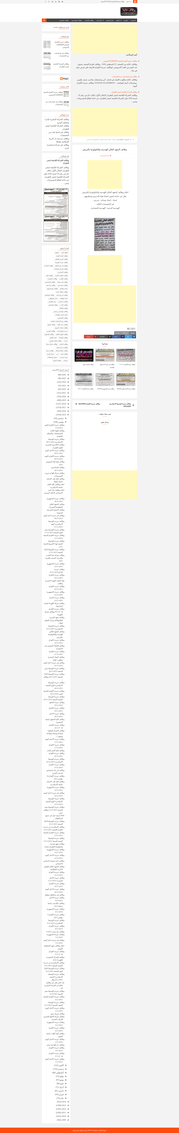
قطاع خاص (64, 252)
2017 (63, 407)
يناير (62, 1098)
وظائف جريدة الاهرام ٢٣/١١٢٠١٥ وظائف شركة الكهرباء (54, 612)
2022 (63, 389)
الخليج (118, 20)
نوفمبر (61, 422)
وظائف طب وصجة (62, 282)
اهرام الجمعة (109, 20)
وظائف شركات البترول (61, 328)
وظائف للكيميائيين (62, 318)
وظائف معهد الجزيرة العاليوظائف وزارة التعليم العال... (54, 620)
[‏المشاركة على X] (130, 329)
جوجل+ (88, 336)
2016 (63, 411)
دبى (57, 354)
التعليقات (105, 336)
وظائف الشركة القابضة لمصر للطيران (124, 92)
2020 (63, 396)
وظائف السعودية (52, 278)
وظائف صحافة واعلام (62, 350)
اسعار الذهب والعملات (61, 315)
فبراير (61, 1094)
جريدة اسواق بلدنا (62, 331)
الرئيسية (133, 20)
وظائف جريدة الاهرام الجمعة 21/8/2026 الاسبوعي (112, 1)
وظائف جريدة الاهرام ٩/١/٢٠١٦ (85, 389)
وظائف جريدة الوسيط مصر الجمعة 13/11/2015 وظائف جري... (53, 810)
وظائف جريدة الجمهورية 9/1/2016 (105, 389)
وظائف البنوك (51, 324)
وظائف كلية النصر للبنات (55, 751)
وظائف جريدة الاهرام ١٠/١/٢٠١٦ (127, 364)
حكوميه (57, 252)
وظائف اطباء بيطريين (55, 341)
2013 (63, 1105)
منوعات (65, 360)
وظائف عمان (49, 350)
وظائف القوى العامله (62, 334)
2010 (63, 1116)
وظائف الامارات (48, 265)
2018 (63, 404)
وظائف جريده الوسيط (61, 262)
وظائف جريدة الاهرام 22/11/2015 (89, 404)
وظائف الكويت (63, 278)
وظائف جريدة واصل (62, 347)
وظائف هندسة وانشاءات (61, 269)
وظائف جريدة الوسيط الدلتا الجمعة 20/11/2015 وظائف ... (53, 677)
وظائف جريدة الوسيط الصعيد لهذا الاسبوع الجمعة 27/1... (53, 544)
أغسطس (60, 1073)
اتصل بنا (117, 333)
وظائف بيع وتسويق (52, 288)
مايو (62, 1083)
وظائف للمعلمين (64, 20)
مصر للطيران (52, 301)
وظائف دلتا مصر (50, 285)
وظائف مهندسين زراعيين (61, 311)
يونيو (61, 1080)
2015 (63, 415)
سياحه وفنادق (64, 288)
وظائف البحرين (51, 331)
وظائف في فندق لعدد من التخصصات (124, 76)
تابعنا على (99, 20)
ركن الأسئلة (125, 333)
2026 (63, 375)
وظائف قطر (49, 275)
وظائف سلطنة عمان (62, 292)
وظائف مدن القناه (62, 324)
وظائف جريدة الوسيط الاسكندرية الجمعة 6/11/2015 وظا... (56, 977)
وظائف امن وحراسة (62, 295)
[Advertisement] (104, 38)
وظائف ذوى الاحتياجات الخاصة (59, 321)
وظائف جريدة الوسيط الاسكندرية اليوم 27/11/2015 (56, 524)
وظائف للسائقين (49, 295)
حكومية (126, 20)
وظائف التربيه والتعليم (61, 259)
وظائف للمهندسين (76, 20)
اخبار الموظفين (53, 298)
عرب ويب (76, 1130)
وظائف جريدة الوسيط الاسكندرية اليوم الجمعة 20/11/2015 (55, 685)
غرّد (128, 336)
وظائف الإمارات (89, 20)
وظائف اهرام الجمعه (62, 256)
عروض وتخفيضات (52, 357)
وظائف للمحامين (53, 305)
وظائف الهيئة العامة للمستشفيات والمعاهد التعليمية (55, 433)
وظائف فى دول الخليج (61, 265)
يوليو (61, 1076)
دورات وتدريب (64, 357)
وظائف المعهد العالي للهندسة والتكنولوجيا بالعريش (56, 634)
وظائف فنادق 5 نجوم (88, 364)
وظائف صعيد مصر (62, 285)
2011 (63, 1112)
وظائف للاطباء (64, 308)
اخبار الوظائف (64, 298)
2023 (63, 385)
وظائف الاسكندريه (62, 272)
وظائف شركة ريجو (57, 1014)
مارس (61, 1091)
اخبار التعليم (53, 337)
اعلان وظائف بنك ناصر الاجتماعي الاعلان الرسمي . (54, 493)
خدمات (66, 341)
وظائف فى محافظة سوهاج (54, 895)
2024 (63, 382)
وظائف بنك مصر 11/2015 (55, 932)
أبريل (61, 1087)
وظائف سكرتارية (63, 301)
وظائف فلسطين (49, 334)
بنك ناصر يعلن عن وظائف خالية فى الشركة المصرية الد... (54, 985)
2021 (63, 393)
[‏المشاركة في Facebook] (128, 329)
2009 (63, 1120)
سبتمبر (60, 1069)
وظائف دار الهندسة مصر (55, 1045)
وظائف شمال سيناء (51, 344)
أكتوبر (61, 1065)
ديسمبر (60, 418)
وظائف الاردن (64, 305)
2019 (63, 400)
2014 (63, 1102)
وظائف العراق (57, 360)
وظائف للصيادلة (63, 337)
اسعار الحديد (50, 354)
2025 (63, 378)
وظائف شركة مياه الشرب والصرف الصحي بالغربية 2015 (54, 558)
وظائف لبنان (64, 354)
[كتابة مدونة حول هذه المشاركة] (132, 329)
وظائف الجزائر (63, 344)
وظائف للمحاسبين (50, 282)
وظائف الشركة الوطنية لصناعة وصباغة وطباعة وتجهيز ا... (55, 733)
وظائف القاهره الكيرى (61, 275)
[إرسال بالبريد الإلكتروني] (134, 329)
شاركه (115, 336)
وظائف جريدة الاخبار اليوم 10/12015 (126, 389)
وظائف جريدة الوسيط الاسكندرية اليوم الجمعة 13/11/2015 (55, 801)
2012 (63, 1109)
